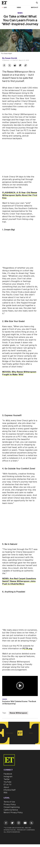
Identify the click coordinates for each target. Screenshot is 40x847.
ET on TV (7, 784)
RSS (5, 792)
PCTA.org (27, 648)
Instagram (8, 776)
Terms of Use (9, 802)
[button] (20, 685)
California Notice (11, 810)
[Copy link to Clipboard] (26, 65)
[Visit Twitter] (12, 823)
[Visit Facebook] (6, 823)
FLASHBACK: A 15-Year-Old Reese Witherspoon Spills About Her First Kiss (19, 195)
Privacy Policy (10, 804)
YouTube (7, 782)
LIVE (5, 7)
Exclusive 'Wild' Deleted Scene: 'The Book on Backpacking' (19, 702)
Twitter (7, 779)
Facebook (8, 774)
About (6, 787)
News (20, 13)
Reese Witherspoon (18, 713)
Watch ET (34, 7)
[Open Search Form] (37, 3)
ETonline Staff (10, 790)
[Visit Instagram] (18, 823)
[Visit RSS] (31, 823)
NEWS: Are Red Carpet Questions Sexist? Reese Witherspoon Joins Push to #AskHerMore (19, 581)
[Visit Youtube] (25, 823)
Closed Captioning (12, 807)
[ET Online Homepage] (5, 3)
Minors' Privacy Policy (13, 812)
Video (19, 7)
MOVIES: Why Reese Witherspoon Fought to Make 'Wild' (19, 373)
